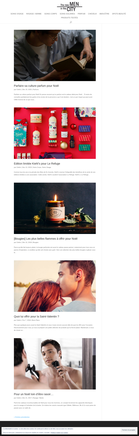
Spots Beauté (119, 14)
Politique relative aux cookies (59, 432)
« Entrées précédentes (22, 417)
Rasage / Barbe (33, 14)
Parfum (81, 14)
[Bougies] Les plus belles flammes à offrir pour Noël (45, 238)
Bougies (35, 242)
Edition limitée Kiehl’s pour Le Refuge (37, 163)
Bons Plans (36, 320)
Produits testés (69, 18)
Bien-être (104, 14)
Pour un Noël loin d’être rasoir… (34, 394)
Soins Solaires (67, 14)
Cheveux (92, 14)
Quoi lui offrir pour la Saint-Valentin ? (36, 316)
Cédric (19, 89)
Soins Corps (50, 14)
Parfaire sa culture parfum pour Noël (36, 85)
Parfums (36, 89)
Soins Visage (17, 14)
